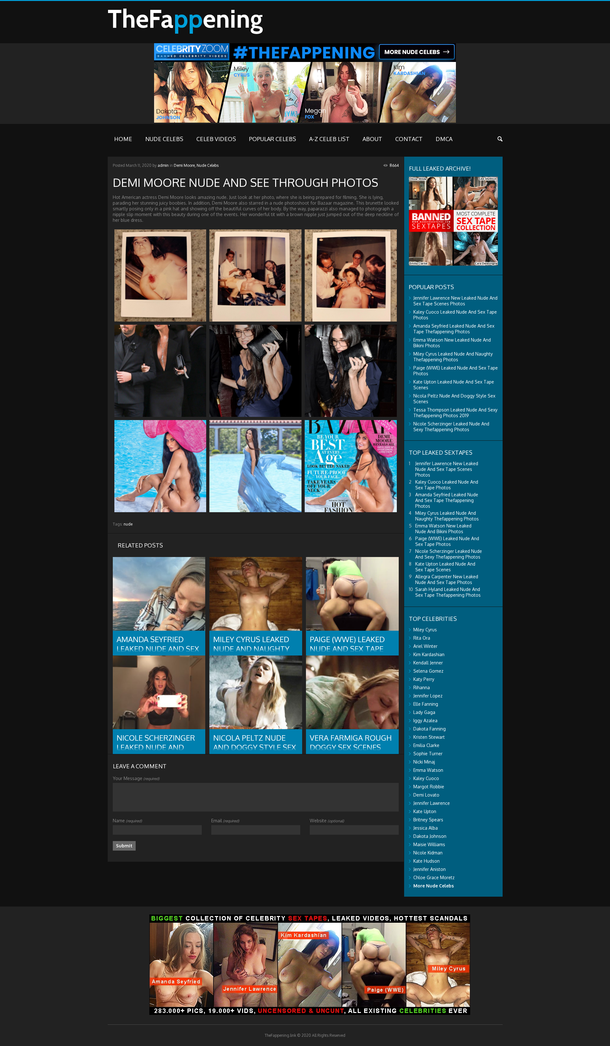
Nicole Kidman (428, 852)
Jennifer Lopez (428, 695)
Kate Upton (424, 811)
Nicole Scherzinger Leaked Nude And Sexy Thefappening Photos (451, 426)
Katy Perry (423, 679)
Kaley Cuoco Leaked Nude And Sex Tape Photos (446, 484)
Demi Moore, (185, 165)
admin (163, 165)
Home (123, 138)
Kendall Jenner (428, 662)
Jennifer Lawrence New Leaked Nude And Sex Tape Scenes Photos (455, 300)
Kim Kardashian (428, 654)
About (372, 138)
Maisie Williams (429, 844)
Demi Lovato (426, 795)
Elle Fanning (425, 704)
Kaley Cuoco (426, 778)
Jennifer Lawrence (431, 803)
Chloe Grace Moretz (434, 877)
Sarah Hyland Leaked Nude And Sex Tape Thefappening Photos (448, 592)
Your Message (136, 778)
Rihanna (421, 687)
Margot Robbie (428, 786)
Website (327, 820)
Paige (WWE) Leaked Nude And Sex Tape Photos (447, 541)
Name (127, 820)
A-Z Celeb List (329, 138)
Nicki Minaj (424, 761)
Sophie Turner (428, 753)
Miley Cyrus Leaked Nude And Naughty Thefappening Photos (453, 356)
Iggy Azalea (425, 720)
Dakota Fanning (429, 728)
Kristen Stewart (429, 737)
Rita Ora (421, 638)
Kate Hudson (426, 861)
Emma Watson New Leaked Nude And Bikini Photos (443, 528)
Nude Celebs (164, 138)
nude (128, 524)
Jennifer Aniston (429, 869)
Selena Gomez (428, 671)
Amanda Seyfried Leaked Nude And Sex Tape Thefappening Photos (453, 328)
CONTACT (409, 138)
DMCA (444, 138)
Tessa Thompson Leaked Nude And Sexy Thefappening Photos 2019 (455, 412)
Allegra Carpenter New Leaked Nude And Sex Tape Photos (446, 579)
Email (225, 820)
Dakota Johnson (429, 836)
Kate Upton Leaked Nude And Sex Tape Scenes (445, 566)
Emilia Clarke (426, 745)
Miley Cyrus (425, 629)
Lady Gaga (424, 712)
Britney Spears (428, 819)
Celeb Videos (216, 138)
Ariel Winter (425, 646)
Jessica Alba (425, 828)
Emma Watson (428, 770)
